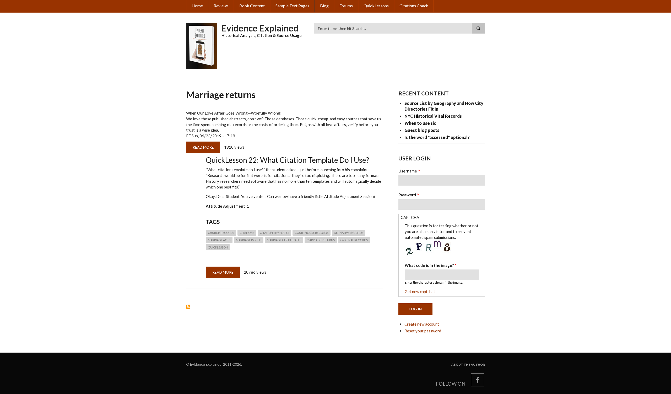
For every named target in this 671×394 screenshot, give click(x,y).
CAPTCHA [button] (410, 217)
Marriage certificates (284, 240)
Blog (324, 5)
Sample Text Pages (292, 5)
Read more (206, 149)
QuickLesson (218, 247)
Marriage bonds (248, 240)
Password (407, 194)
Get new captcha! (420, 291)
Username (407, 171)
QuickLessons (376, 5)
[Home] (202, 45)
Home (197, 5)
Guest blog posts (421, 130)
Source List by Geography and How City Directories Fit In (443, 106)
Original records (354, 240)
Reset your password (422, 330)
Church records (221, 232)
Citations (247, 232)
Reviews (221, 5)
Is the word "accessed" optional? (437, 137)
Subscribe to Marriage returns (188, 307)
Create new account (421, 324)
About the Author (468, 364)
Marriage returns (321, 240)
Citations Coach (413, 5)
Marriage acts (219, 240)
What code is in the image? (429, 265)
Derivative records (348, 232)
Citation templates (274, 232)
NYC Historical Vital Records (433, 116)
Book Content (252, 5)
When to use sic (420, 123)
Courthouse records (311, 232)
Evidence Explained (260, 28)
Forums (346, 5)
